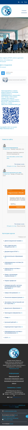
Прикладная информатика (12, 313)
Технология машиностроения (13, 297)
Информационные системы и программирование (13, 332)
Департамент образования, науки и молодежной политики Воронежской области (14, 381)
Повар (6, 317)
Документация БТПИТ (11, 251)
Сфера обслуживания (11, 293)
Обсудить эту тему (12, 166)
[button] (19, 2)
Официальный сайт (14, 368)
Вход (25, 2)
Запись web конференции (6, 60)
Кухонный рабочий (10, 322)
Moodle (17, 406)
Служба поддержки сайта (10, 411)
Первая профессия (10, 280)
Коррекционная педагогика (13, 327)
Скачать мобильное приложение (10, 418)
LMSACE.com (21, 405)
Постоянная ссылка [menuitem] (19, 164)
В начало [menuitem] (24, 10)
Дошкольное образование (12, 308)
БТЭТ (6, 337)
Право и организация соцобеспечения (11, 275)
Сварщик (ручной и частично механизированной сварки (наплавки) (13, 287)
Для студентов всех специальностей (10, 246)
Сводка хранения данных (8, 416)
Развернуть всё (22, 236)
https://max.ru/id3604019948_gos (10, 104)
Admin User (7, 149)
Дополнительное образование (14, 256)
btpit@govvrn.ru (17, 397)
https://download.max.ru (7, 128)
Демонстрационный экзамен (13, 241)
